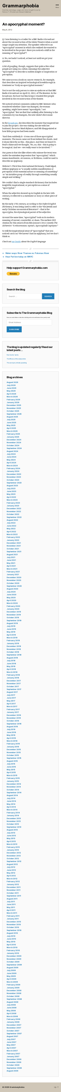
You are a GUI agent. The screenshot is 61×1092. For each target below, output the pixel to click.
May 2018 (11, 666)
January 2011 (13, 919)
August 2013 (12, 830)
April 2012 (11, 876)
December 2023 (14, 474)
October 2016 (13, 721)
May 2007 (11, 1045)
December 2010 (14, 922)
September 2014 (14, 792)
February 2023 (13, 503)
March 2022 (12, 534)
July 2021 (11, 557)
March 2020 (12, 603)
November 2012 (14, 856)
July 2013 (11, 833)
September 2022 (14, 517)
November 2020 (14, 580)
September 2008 (14, 999)
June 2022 (11, 526)
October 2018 (13, 652)
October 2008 (13, 996)
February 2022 (13, 537)
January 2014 (13, 815)
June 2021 (11, 560)
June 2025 (11, 422)
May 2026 (11, 391)
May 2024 (11, 460)
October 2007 (13, 1031)
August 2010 (12, 933)
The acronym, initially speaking (17, 363)
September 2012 (14, 861)
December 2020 (14, 577)
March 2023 (12, 500)
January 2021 (13, 574)
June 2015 (11, 767)
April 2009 (11, 979)
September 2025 (14, 414)
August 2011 (12, 899)
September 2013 (14, 827)
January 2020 (13, 609)
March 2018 (12, 672)
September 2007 (14, 1033)
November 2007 (14, 1028)
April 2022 (11, 532)
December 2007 (14, 1025)
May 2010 (11, 942)
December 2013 (14, 818)
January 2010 (13, 953)
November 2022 (14, 511)
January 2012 (13, 884)
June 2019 (11, 629)
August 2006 (12, 1071)
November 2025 (14, 408)
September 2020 (14, 586)
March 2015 (12, 775)
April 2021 (11, 566)
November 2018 (14, 649)
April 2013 (11, 841)
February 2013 (13, 847)
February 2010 (13, 950)
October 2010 (13, 927)
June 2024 (11, 457)
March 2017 (12, 706)
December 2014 (14, 784)
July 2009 (11, 970)
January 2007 (13, 1056)
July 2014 (11, 798)
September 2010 (14, 930)
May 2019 (11, 632)
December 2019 (14, 612)
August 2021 (12, 554)
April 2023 (11, 497)
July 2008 (11, 1005)
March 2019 (12, 638)
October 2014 (13, 790)
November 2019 (14, 615)
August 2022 (12, 520)
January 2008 (13, 1022)
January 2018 (13, 678)
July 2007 (11, 1039)
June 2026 (11, 388)
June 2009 (11, 973)
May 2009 (11, 976)
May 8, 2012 (7, 30)
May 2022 (11, 529)
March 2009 (12, 982)
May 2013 (11, 838)
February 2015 (13, 778)
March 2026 (12, 397)
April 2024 (11, 463)
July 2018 (11, 661)
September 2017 (14, 689)
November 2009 (14, 959)
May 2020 (11, 598)
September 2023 (14, 483)
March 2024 (12, 466)
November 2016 (14, 718)
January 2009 (13, 988)
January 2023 (13, 506)
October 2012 (13, 858)
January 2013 (13, 850)
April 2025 (11, 428)
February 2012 (13, 881)
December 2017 (14, 681)
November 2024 (14, 442)
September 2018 (14, 655)
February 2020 (13, 606)
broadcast (13, 123)
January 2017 (13, 712)
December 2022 (14, 508)
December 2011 (13, 887)
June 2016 (11, 732)
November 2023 (14, 477)
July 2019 (11, 626)
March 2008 (12, 1016)
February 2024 (13, 468)
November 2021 (14, 546)
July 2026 (11, 385)
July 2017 (11, 695)
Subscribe (14, 329)
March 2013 (12, 844)
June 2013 (11, 836)
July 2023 (11, 488)
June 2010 (11, 939)
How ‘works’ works (13, 355)
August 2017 (12, 692)
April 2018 (11, 669)
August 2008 (12, 1002)
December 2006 (14, 1059)
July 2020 (11, 592)
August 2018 (12, 658)
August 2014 (12, 795)
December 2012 (14, 853)
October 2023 (13, 480)
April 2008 (11, 1013)
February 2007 (13, 1054)
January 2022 (13, 540)
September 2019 (14, 620)
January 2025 (13, 437)
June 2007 (11, 1042)
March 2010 (12, 947)
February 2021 (13, 572)
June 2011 (11, 904)
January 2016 (13, 747)
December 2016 (14, 715)
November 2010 (14, 924)
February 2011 (13, 916)
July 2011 (11, 902)
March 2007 (12, 1051)
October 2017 (13, 686)
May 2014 (11, 804)
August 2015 (12, 761)
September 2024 (14, 448)
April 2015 (11, 772)
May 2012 (11, 873)
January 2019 (13, 643)
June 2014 (11, 801)
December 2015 (14, 749)
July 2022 (11, 523)
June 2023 (11, 491)
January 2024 (13, 471)
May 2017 (11, 701)
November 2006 (14, 1062)
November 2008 (14, 993)
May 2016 (11, 735)
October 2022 (13, 514)
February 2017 (13, 709)
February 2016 (13, 744)
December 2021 (14, 543)
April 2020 (11, 600)
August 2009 (12, 968)
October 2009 (13, 962)
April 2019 (11, 635)
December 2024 (14, 440)
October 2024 (13, 445)
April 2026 (11, 394)
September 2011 (14, 896)
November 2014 (14, 787)
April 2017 (11, 704)
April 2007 (11, 1048)
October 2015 (13, 755)
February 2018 (13, 675)
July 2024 (11, 454)
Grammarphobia (20, 6)
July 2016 (11, 729)
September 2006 (14, 1068)
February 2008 (13, 1019)
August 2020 (12, 589)
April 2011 (11, 910)
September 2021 (14, 552)
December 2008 (14, 990)
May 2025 (11, 425)
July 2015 (11, 764)
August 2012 (12, 864)
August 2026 (12, 382)
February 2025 (13, 434)
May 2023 (11, 494)
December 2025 (14, 405)
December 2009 (14, 956)
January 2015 (13, 781)
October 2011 (13, 893)
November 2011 (13, 890)
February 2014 (13, 813)
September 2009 (14, 965)
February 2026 (13, 400)
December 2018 (14, 646)
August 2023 (12, 486)
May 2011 (11, 907)
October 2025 (13, 411)
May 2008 (11, 1011)
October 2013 (13, 824)
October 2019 (13, 617)
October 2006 (13, 1065)
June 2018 (11, 663)
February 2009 (13, 985)
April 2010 (11, 945)
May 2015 (11, 770)
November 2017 (14, 683)
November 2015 (13, 752)
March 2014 (12, 810)
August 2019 (12, 623)
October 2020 (13, 583)
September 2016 (14, 724)
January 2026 (13, 402)
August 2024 (12, 451)
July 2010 (11, 936)
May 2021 (11, 563)
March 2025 (12, 431)
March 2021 (12, 569)
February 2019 (13, 640)
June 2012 (11, 870)
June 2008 (11, 1008)
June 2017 (11, 698)
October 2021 (13, 549)
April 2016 (11, 738)
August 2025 (12, 417)
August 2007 (12, 1036)
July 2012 (11, 867)
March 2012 (12, 879)
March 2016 (12, 741)
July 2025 (11, 420)
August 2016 (12, 727)
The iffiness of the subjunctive (16, 359)
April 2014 (11, 807)
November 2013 (13, 821)
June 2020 (11, 595)
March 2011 (12, 913)
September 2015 (14, 758)
